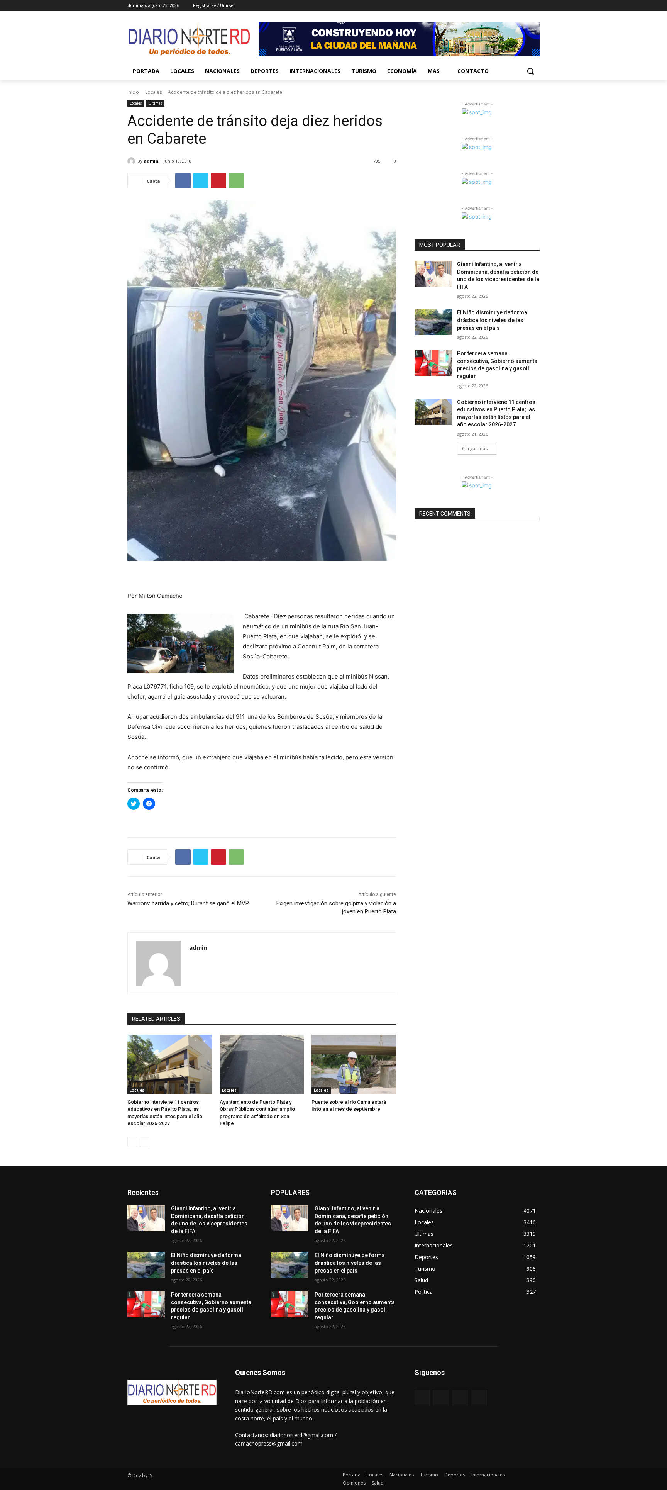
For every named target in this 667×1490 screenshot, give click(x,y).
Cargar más (475, 448)
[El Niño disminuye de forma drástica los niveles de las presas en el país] (433, 322)
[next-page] (144, 1142)
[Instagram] (503, 5)
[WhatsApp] (236, 180)
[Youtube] (535, 5)
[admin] (132, 161)
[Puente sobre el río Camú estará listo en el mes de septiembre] (353, 1064)
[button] (530, 71)
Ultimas (155, 103)
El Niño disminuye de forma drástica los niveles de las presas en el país (492, 320)
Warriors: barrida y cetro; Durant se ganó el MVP (188, 903)
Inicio (133, 92)
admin (151, 161)
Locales (153, 92)
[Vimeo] (524, 5)
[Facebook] (492, 5)
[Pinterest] (218, 180)
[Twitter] (514, 5)
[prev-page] (132, 1142)
